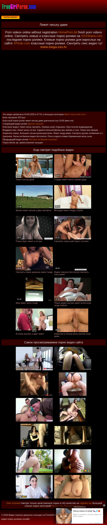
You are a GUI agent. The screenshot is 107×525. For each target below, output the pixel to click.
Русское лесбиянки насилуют (43, 139)
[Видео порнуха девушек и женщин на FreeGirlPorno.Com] (19, 6)
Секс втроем (13, 503)
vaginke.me (86, 503)
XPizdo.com (21, 43)
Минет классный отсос (75, 114)
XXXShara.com (91, 36)
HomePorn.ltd (67, 32)
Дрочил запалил (36, 124)
